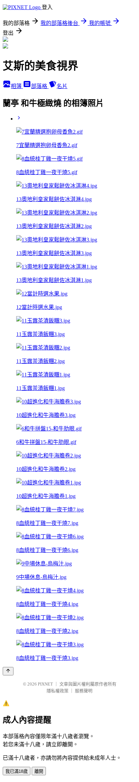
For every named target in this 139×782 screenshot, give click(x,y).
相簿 (17, 86)
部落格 (40, 86)
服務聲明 (83, 690)
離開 (38, 771)
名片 (62, 86)
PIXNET (45, 684)
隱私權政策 (57, 690)
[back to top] (8, 671)
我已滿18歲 (16, 771)
